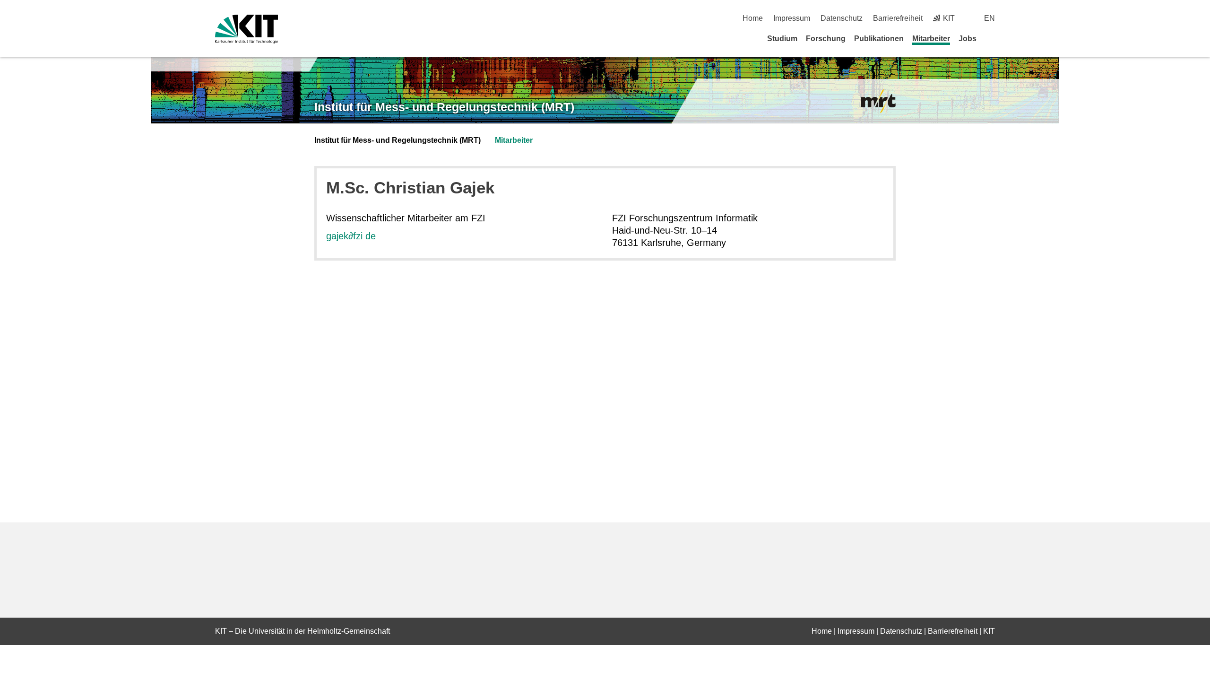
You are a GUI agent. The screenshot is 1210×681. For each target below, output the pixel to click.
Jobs (968, 39)
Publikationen (879, 39)
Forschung (826, 39)
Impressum (791, 18)
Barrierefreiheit (898, 18)
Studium (782, 39)
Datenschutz (842, 18)
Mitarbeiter (931, 39)
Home (753, 18)
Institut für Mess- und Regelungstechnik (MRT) (444, 107)
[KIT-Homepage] (246, 29)
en (989, 18)
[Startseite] (991, 38)
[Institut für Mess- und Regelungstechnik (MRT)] (878, 101)
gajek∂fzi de (351, 236)
